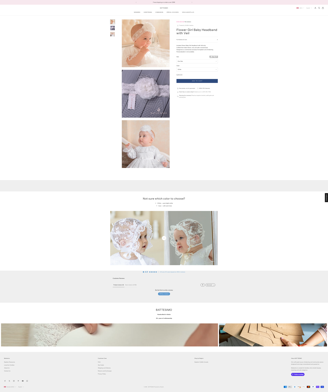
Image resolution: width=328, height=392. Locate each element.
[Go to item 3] (112, 34)
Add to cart (197, 81)
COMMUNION (159, 12)
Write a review (164, 294)
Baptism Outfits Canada (201, 362)
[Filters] (203, 284)
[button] (180, 22)
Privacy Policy (102, 374)
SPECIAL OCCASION (173, 12)
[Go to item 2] (112, 28)
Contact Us (7, 371)
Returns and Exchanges (105, 371)
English (308, 8)
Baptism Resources (9, 362)
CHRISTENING (148, 12)
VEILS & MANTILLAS (188, 12)
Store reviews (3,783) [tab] (130, 285)
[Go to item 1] (112, 21)
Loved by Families (9, 365)
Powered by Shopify (159, 386)
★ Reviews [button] (326, 197)
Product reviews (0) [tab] (118, 285)
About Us (6, 368)
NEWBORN (137, 12)
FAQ (99, 362)
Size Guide (101, 365)
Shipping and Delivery (104, 368)
